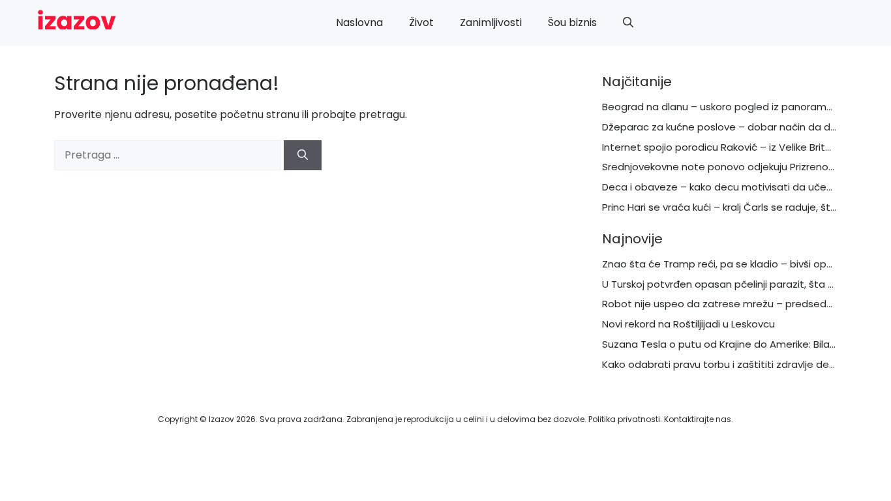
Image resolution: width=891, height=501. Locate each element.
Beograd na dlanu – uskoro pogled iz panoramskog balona (744, 107)
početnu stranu (259, 114)
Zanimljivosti (491, 22)
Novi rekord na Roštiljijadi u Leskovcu (688, 324)
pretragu (382, 114)
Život (421, 22)
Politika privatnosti (624, 419)
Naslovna (359, 22)
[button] (628, 23)
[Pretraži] (303, 155)
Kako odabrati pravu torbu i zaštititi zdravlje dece (721, 364)
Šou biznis (572, 22)
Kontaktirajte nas (697, 419)
